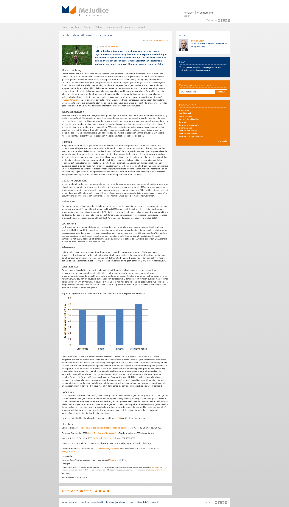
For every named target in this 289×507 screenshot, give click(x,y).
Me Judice (112, 460)
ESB (119, 418)
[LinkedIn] (229, 20)
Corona (182, 122)
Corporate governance (189, 125)
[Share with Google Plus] (108, 490)
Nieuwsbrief (142, 502)
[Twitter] (219, 20)
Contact (131, 502)
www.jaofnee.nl (68, 451)
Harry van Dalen (111, 46)
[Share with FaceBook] (100, 490)
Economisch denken (188, 133)
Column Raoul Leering (189, 119)
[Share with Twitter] (95, 490)
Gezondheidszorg (161, 40)
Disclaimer (109, 502)
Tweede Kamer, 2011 (71, 99)
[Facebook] (222, 20)
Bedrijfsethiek (185, 113)
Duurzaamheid (185, 127)
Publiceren (121, 502)
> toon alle (222, 141)
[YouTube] (226, 20)
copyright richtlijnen (158, 470)
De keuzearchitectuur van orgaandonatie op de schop (105, 427)
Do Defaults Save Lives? (103, 438)
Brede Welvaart (186, 116)
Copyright (84, 502)
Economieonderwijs (188, 130)
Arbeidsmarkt (185, 110)
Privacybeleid (97, 502)
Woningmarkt (205, 12)
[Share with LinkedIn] (104, 490)
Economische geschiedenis (191, 136)
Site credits (154, 502)
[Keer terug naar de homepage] (85, 10)
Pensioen (189, 12)
